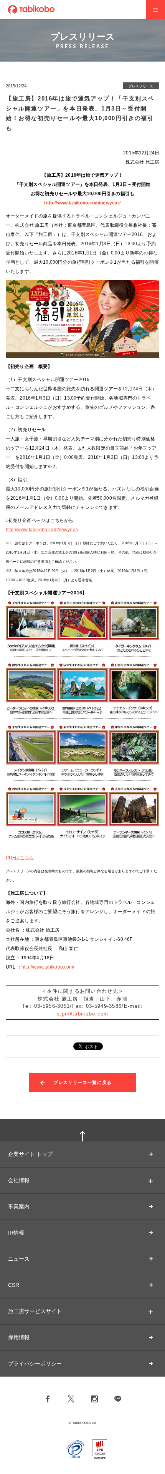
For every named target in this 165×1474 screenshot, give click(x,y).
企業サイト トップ (30, 1154)
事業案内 (19, 1206)
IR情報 (16, 1233)
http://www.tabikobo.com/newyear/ (82, 203)
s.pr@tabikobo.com (83, 1014)
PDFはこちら (20, 857)
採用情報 (19, 1337)
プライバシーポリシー (35, 1363)
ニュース (19, 1259)
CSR (13, 1285)
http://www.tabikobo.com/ (47, 967)
